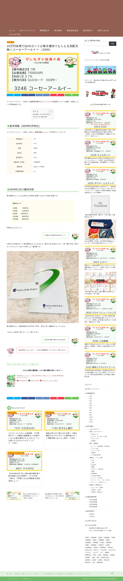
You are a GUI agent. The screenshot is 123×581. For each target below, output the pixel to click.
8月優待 (102, 542)
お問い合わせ (103, 30)
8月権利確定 (108, 542)
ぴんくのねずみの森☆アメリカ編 (100, 530)
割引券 (94, 554)
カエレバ (25, 377)
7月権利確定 (95, 542)
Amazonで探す (34, 380)
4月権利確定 (88, 540)
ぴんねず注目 (104, 550)
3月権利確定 (106, 537)
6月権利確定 (88, 542)
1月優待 (10, 364)
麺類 (93, 467)
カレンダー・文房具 (97, 487)
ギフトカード (95, 438)
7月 (90, 410)
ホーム (12, 30)
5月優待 (94, 540)
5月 (90, 405)
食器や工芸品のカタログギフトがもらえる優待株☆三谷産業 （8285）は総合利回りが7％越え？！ (100, 346)
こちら (45, 132)
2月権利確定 (93, 537)
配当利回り (88, 30)
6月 (90, 408)
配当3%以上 (35, 364)
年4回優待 (87, 557)
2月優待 (87, 537)
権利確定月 (44, 30)
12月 (91, 422)
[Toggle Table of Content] (49, 111)
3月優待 (100, 537)
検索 (112, 43)
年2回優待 (112, 554)
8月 (90, 412)
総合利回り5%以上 (105, 557)
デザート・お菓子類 (97, 469)
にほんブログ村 (104, 53)
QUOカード (10, 42)
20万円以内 (110, 547)
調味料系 (94, 473)
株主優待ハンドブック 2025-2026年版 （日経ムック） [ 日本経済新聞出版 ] (40, 375)
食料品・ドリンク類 (95, 457)
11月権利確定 (88, 547)
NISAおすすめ (88, 550)
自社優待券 (87, 559)
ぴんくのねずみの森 (102, 60)
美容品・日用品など (95, 485)
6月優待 (107, 540)
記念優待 (100, 559)
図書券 (94, 441)
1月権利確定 (18, 364)
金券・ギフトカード (95, 431)
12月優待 (95, 547)
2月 (90, 398)
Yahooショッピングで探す (50, 380)
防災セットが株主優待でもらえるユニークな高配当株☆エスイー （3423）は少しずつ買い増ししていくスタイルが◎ (100, 267)
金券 (94, 562)
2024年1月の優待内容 (40, 116)
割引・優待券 (93, 443)
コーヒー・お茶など (97, 478)
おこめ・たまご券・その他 (99, 436)
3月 (90, 401)
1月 (90, 396)
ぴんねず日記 (15, 34)
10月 (91, 417)
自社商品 (94, 559)
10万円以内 (100, 545)
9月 (90, 415)
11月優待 (108, 545)
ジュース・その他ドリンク (99, 482)
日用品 (93, 557)
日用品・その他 (96, 489)
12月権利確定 (103, 547)
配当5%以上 (88, 562)
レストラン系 (95, 450)
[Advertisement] (60, 14)
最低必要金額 (72, 30)
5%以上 (91, 514)
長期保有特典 (100, 562)
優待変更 (107, 552)
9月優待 (87, 545)
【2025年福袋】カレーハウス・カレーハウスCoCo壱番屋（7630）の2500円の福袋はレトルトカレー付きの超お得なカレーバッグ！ (100, 241)
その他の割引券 (96, 455)
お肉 (93, 462)
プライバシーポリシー (14, 578)
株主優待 (58, 30)
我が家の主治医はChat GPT (98, 528)
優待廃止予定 (88, 554)
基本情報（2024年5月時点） (42, 114)
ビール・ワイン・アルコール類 (100, 480)
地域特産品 (105, 554)
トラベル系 (95, 448)
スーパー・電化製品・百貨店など (101, 446)
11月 (90, 419)
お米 (93, 460)
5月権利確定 (101, 540)
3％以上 (92, 516)
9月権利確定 (93, 545)
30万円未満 (93, 504)
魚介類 (94, 464)
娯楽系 (94, 452)
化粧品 (99, 554)
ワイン (101, 552)
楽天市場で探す (23, 380)
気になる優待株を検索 (92, 40)
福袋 (98, 557)
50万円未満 (93, 506)
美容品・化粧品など (97, 492)
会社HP (14, 227)
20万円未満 (93, 502)
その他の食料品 (96, 475)
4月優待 (113, 537)
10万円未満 (93, 499)
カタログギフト (94, 429)
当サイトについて (27, 30)
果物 (93, 471)
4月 (90, 403)
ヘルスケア (95, 552)
